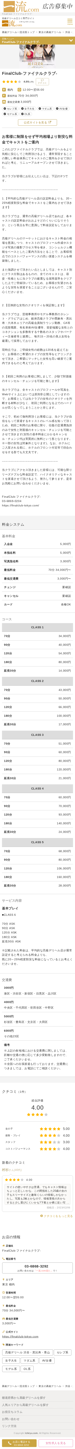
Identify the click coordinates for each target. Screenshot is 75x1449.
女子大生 (11, 1360)
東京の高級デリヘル (50, 32)
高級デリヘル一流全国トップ (18, 32)
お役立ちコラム (12, 1411)
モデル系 (11, 1368)
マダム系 (29, 1360)
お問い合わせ (11, 1419)
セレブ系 (62, 1352)
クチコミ (42, 83)
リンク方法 (9, 1426)
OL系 (27, 1368)
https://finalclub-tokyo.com (20, 1336)
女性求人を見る (56, 1443)
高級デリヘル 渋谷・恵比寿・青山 (27, 1352)
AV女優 (47, 1360)
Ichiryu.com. (31, 1433)
